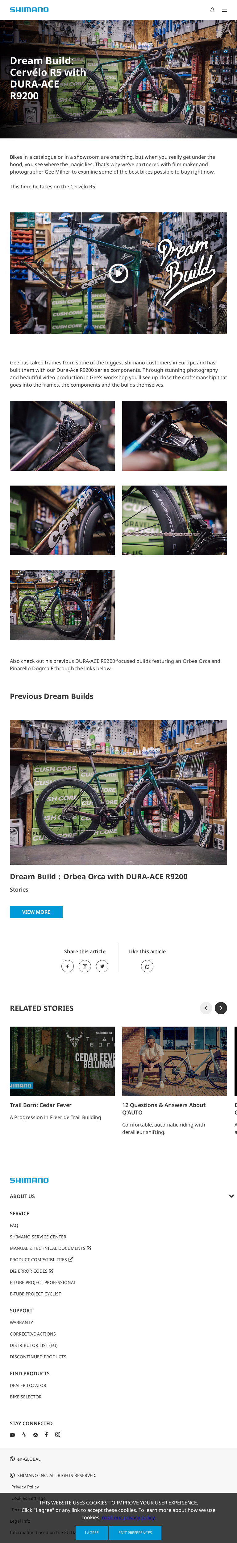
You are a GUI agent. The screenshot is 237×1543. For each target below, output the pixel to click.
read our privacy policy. (129, 1517)
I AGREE (92, 1532)
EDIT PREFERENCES (135, 1532)
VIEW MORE (36, 912)
